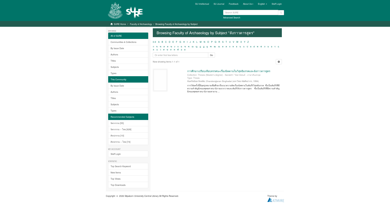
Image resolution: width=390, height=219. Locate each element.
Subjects (115, 66)
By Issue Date (117, 48)
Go (211, 55)
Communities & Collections (123, 41)
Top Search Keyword (121, 166)
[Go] (281, 12)
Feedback (233, 3)
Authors (114, 54)
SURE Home (120, 24)
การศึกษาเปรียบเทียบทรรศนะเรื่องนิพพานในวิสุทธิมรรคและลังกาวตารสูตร (228, 71)
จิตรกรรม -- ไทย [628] (121, 129)
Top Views (116, 178)
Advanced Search (231, 17)
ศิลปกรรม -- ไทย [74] (120, 141)
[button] (248, 4)
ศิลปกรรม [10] (117, 135)
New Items (116, 172)
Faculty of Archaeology (141, 24)
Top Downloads (118, 184)
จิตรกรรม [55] (117, 123)
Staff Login (116, 153)
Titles (113, 60)
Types (113, 73)
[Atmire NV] (275, 199)
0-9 (154, 41)
